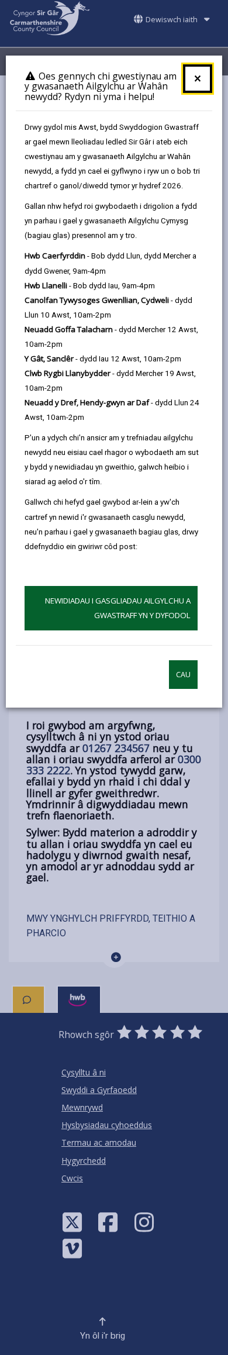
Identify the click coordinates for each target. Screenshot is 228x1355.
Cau (183, 675)
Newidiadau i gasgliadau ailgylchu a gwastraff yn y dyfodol (118, 607)
